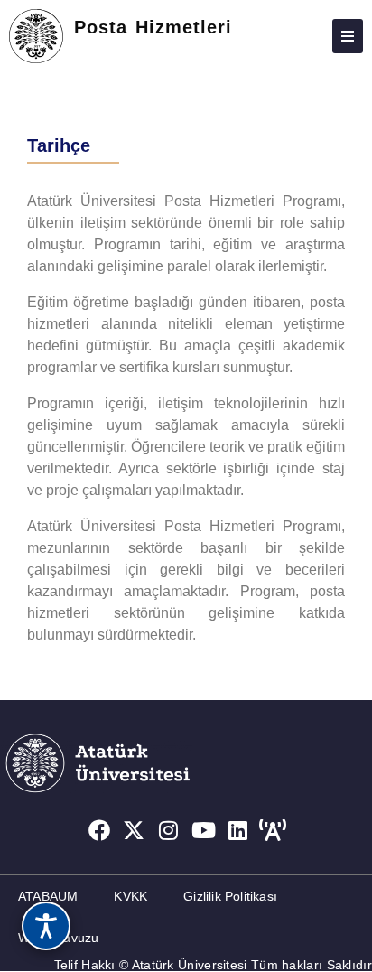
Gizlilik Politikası (230, 896)
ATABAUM (48, 896)
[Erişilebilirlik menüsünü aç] (46, 926)
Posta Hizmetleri (153, 27)
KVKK (130, 896)
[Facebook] (99, 830)
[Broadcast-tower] (273, 830)
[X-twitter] (133, 830)
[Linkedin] (238, 830)
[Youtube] (204, 830)
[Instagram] (168, 830)
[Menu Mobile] (347, 36)
